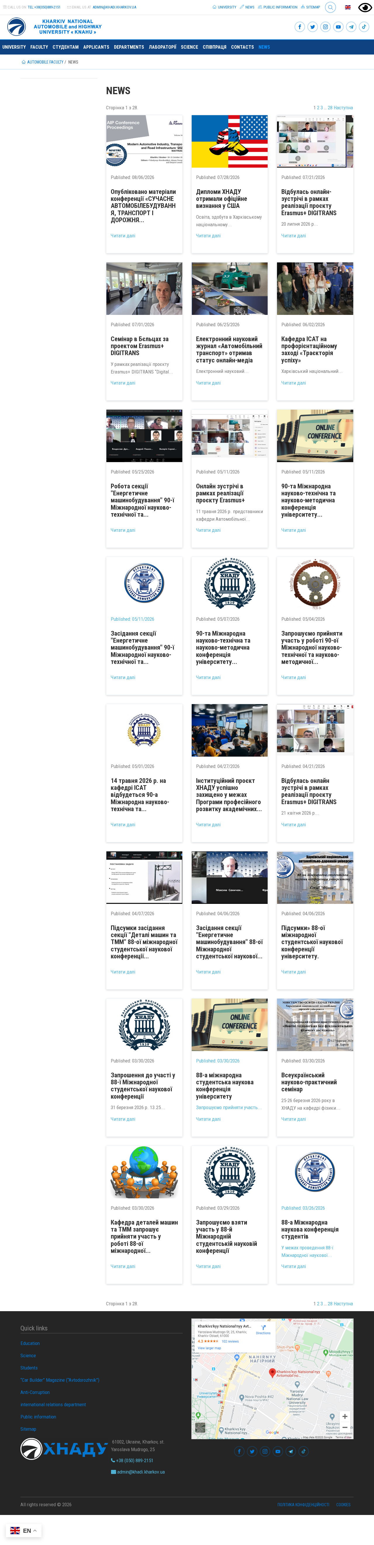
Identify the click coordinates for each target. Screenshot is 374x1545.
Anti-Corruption (35, 1392)
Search (328, 3)
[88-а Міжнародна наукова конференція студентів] (315, 1172)
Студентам (66, 47)
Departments (129, 47)
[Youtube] (338, 27)
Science (189, 47)
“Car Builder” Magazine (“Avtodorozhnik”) (59, 1380)
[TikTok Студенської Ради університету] (364, 27)
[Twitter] (312, 27)
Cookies (343, 1504)
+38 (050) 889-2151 (134, 1460)
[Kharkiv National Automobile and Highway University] (55, 25)
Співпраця (214, 47)
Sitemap (312, 7)
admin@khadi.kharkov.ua (114, 7)
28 (330, 108)
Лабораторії (162, 47)
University (226, 7)
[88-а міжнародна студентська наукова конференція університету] (230, 1025)
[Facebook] (299, 27)
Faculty (39, 47)
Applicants (96, 47)
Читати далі (123, 235)
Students (29, 1368)
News (249, 7)
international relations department (53, 1404)
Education (30, 1343)
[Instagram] (325, 27)
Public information (280, 7)
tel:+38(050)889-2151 (44, 7)
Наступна (343, 108)
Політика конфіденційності (303, 1504)
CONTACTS (242, 47)
